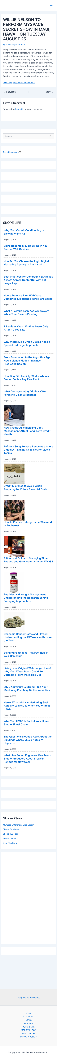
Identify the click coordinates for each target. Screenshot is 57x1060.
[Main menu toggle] (51, 5)
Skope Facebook (11, 829)
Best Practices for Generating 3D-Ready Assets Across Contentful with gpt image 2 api (28, 280)
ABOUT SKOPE (28, 1033)
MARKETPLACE (28, 1030)
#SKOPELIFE (29, 1027)
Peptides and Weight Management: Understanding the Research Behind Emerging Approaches (26, 597)
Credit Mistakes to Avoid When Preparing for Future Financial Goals (25, 487)
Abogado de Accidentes (28, 997)
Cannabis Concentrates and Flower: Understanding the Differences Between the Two (28, 637)
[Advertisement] (28, 897)
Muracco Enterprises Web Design (18, 825)
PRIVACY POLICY (28, 1037)
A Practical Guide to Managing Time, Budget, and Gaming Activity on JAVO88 (28, 560)
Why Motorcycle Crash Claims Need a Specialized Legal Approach (27, 343)
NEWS (29, 1020)
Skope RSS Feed (10, 834)
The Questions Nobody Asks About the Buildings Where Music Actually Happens (28, 740)
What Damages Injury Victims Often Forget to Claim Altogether (25, 393)
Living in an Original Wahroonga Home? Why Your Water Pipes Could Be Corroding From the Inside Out (27, 671)
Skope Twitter (9, 838)
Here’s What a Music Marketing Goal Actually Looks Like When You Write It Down (27, 705)
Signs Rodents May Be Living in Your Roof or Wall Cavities (26, 247)
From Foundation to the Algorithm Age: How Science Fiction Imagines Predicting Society (27, 360)
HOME (28, 1013)
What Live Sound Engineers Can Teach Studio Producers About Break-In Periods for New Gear (27, 758)
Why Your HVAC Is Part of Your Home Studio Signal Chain (26, 723)
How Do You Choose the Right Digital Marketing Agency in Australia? (26, 263)
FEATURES (28, 1016)
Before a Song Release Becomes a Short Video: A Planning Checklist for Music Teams (28, 449)
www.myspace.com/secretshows (19, 82)
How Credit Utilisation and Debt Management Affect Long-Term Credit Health (27, 431)
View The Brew (10, 843)
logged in (19, 109)
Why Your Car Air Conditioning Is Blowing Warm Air (24, 232)
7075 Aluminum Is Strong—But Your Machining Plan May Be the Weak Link (27, 688)
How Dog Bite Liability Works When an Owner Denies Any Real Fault (27, 377)
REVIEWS (28, 1023)
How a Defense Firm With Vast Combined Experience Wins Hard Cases (28, 297)
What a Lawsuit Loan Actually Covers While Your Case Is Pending (26, 312)
